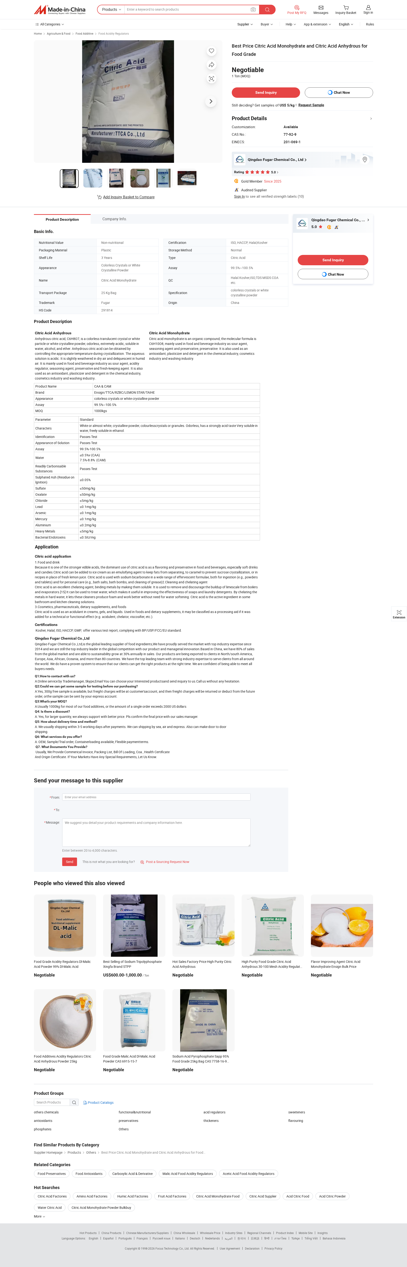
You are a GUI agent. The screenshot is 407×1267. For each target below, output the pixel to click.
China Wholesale (184, 1233)
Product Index (285, 1233)
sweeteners (296, 1112)
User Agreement (230, 1248)
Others (124, 1129)
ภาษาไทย (280, 1238)
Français (142, 1238)
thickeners (211, 1120)
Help (289, 24)
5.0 (314, 227)
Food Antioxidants (89, 1173)
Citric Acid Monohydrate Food (218, 1196)
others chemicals (46, 1112)
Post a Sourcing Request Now (164, 861)
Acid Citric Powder (332, 1196)
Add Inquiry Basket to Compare (129, 197)
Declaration (252, 1248)
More (38, 1216)
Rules (370, 24)
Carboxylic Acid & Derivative (132, 1173)
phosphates (42, 1129)
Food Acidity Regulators (113, 33)
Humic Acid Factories (132, 1196)
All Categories (50, 24)
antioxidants (43, 1120)
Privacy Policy (273, 1248)
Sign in (368, 12)
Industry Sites (233, 1233)
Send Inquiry (266, 92)
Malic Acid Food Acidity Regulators (188, 1173)
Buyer (265, 24)
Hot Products (88, 1233)
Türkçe (295, 1238)
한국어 (241, 1238)
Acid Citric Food (297, 1196)
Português (125, 1238)
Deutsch (195, 1238)
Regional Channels (259, 1233)
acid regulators (214, 1112)
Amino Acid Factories (92, 1196)
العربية (228, 1238)
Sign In (239, 196)
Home (38, 33)
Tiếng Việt (311, 1238)
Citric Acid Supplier (263, 1196)
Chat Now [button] (342, 92)
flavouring (295, 1120)
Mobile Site (306, 1233)
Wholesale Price (210, 1233)
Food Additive (84, 33)
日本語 (255, 1238)
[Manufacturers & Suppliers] (59, 10)
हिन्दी (266, 1238)
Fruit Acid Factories (172, 1196)
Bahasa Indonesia (334, 1238)
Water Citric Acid (50, 1207)
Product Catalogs (100, 1102)
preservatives (128, 1120)
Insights (322, 1233)
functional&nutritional (135, 1112)
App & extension (315, 24)
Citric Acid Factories (52, 1196)
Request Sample (311, 105)
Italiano (180, 1238)
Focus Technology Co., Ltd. (172, 1248)
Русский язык (161, 1238)
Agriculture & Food (58, 33)
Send (69, 861)
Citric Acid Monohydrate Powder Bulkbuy (101, 1207)
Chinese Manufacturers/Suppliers (147, 1233)
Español (108, 1238)
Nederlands (212, 1238)
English (93, 1238)
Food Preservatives (52, 1173)
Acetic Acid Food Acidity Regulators (248, 1173)
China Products (111, 1233)
